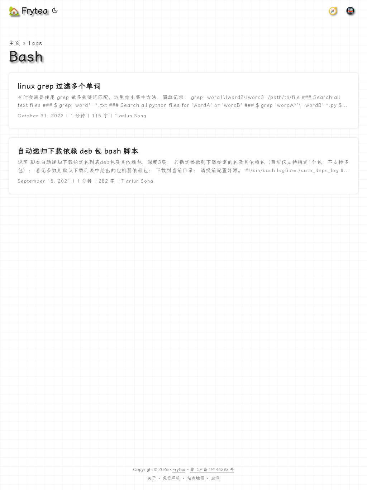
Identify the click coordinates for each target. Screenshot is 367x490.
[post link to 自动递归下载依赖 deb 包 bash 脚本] (183, 166)
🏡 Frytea (28, 11)
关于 (151, 478)
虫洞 (215, 478)
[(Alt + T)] (55, 11)
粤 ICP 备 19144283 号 (212, 469)
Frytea (178, 469)
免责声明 (171, 478)
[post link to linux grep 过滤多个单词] (183, 101)
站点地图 (195, 478)
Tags (35, 43)
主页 (15, 43)
